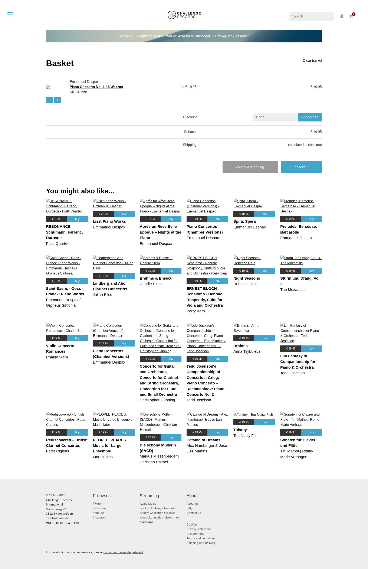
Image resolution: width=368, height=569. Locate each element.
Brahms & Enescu (156, 278)
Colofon (192, 524)
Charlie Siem (151, 284)
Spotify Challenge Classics (157, 512)
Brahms (240, 346)
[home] (184, 14)
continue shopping (250, 167)
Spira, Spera (244, 221)
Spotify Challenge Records (157, 508)
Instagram (99, 517)
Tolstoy (240, 430)
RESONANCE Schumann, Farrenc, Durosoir (64, 232)
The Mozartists (292, 289)
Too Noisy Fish (246, 435)
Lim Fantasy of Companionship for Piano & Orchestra (297, 362)
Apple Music (148, 503)
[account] (342, 16)
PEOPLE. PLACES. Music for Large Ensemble (110, 445)
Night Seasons (246, 278)
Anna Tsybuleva (246, 351)
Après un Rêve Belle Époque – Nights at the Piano (160, 232)
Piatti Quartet (57, 243)
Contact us (194, 512)
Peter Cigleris (57, 451)
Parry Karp (196, 311)
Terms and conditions (201, 538)
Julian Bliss (102, 295)
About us (192, 503)
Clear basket (312, 60)
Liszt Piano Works (109, 221)
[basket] (351, 16)
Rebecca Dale (245, 284)
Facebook (99, 508)
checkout (301, 167)
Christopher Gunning (157, 400)
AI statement (195, 533)
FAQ (190, 508)
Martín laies (103, 457)
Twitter (97, 503)
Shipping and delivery (201, 542)
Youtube (98, 512)
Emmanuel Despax (109, 227)
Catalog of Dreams (203, 440)
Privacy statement (199, 529)
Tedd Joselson (199, 400)
